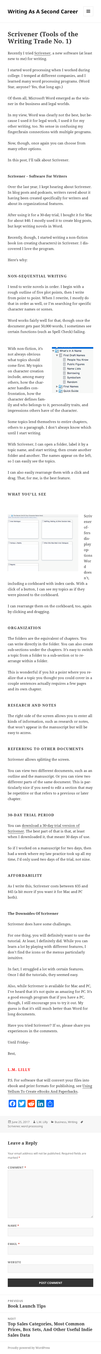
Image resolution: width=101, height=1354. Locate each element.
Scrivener (42, 53)
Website (14, 1262)
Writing (72, 1122)
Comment (17, 1167)
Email (14, 1244)
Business (60, 1122)
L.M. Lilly (42, 1122)
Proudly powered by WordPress (29, 1348)
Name (13, 1226)
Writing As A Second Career (43, 11)
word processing (32, 1126)
